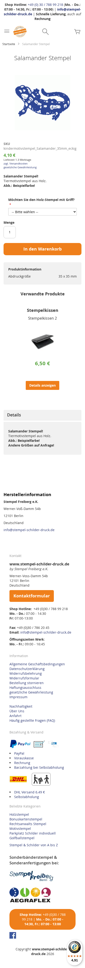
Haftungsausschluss (25, 687)
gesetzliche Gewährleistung (20, 167)
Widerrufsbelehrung (25, 673)
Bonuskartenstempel (25, 819)
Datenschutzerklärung (27, 668)
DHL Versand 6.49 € (29, 792)
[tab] (42, 415)
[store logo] (20, 31)
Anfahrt (15, 715)
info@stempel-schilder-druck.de (29, 530)
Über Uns (16, 711)
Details (14, 415)
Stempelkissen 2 (42, 318)
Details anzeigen (42, 385)
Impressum (18, 697)
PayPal (19, 753)
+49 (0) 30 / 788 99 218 (45, 4)
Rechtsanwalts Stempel (27, 824)
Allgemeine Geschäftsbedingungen (37, 664)
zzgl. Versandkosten (16, 163)
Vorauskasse (24, 758)
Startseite (8, 44)
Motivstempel (20, 828)
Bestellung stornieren (26, 683)
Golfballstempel (21, 838)
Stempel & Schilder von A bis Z (33, 845)
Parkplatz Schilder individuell (32, 833)
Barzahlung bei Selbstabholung (39, 767)
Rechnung (22, 762)
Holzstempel (19, 814)
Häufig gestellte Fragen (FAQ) (32, 720)
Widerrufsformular (24, 678)
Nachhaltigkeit (20, 706)
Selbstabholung (26, 797)
